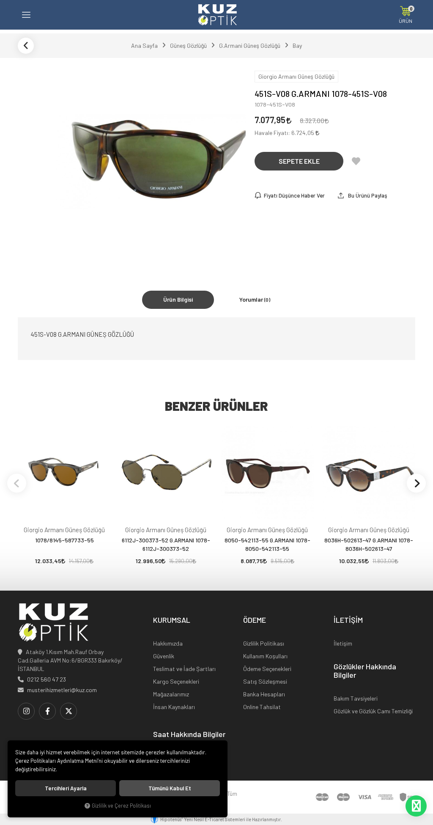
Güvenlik (163, 656)
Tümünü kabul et (169, 788)
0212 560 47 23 (46, 679)
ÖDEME (254, 620)
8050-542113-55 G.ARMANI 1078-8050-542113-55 (267, 544)
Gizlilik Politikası (263, 643)
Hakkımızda (168, 643)
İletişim (343, 643)
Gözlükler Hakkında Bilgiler (365, 671)
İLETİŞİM (348, 620)
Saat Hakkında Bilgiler (189, 734)
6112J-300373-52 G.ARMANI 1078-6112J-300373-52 (166, 544)
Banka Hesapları (264, 694)
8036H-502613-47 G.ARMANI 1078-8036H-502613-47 (368, 544)
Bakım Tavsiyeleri (356, 698)
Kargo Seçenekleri (176, 681)
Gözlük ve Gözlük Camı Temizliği (373, 711)
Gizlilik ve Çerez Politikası (121, 805)
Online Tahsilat (262, 706)
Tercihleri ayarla (66, 788)
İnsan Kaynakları (174, 706)
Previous (16, 482)
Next (416, 482)
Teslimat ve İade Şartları (184, 668)
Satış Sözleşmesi (265, 681)
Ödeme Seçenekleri (267, 668)
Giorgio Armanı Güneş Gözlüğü (64, 530)
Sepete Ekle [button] (299, 161)
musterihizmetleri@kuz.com (62, 689)
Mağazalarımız (171, 694)
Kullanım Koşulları (265, 656)
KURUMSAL (171, 620)
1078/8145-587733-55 (64, 540)
